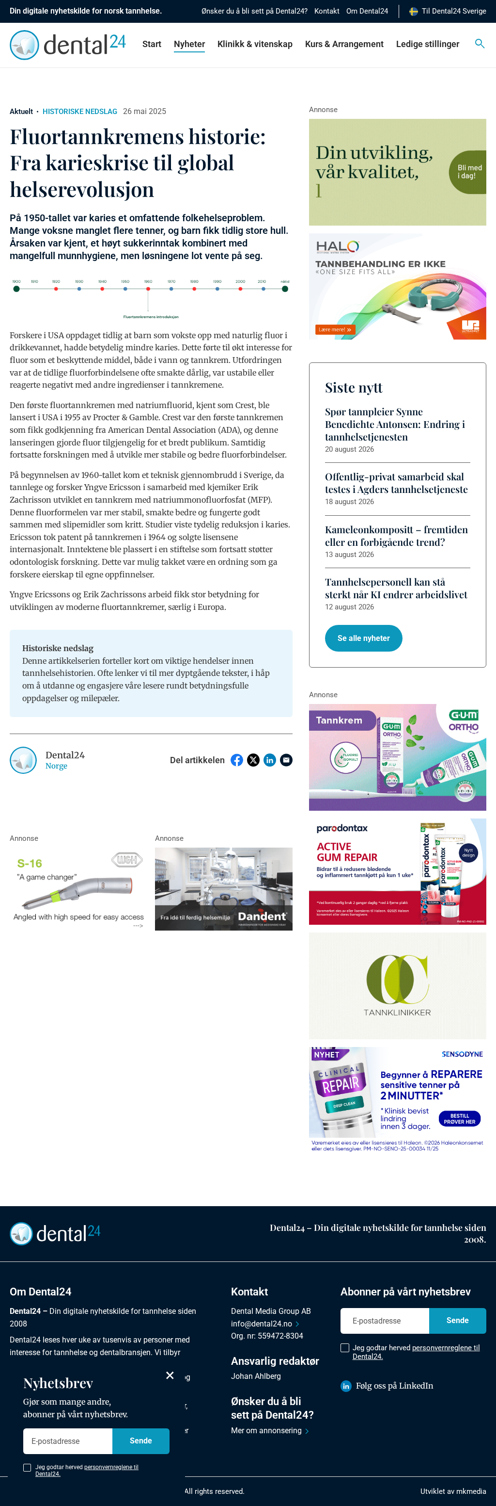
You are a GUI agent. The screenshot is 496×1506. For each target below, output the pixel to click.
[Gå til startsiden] (55, 1233)
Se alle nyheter (364, 638)
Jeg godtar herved (416, 1352)
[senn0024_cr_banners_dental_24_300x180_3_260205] (397, 1100)
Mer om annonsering (266, 1430)
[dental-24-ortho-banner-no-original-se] (397, 757)
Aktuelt (21, 111)
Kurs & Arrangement (344, 44)
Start (151, 44)
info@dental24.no (261, 1323)
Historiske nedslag (80, 111)
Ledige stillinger (427, 44)
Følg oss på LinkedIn (395, 1386)
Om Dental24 (367, 11)
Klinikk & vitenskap (255, 44)
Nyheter (189, 44)
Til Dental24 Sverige (454, 11)
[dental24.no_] (397, 286)
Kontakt (327, 11)
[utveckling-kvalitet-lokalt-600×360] (397, 172)
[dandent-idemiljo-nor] (224, 889)
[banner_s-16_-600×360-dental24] (78, 889)
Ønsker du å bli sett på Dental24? (255, 11)
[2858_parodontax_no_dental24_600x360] (397, 871)
